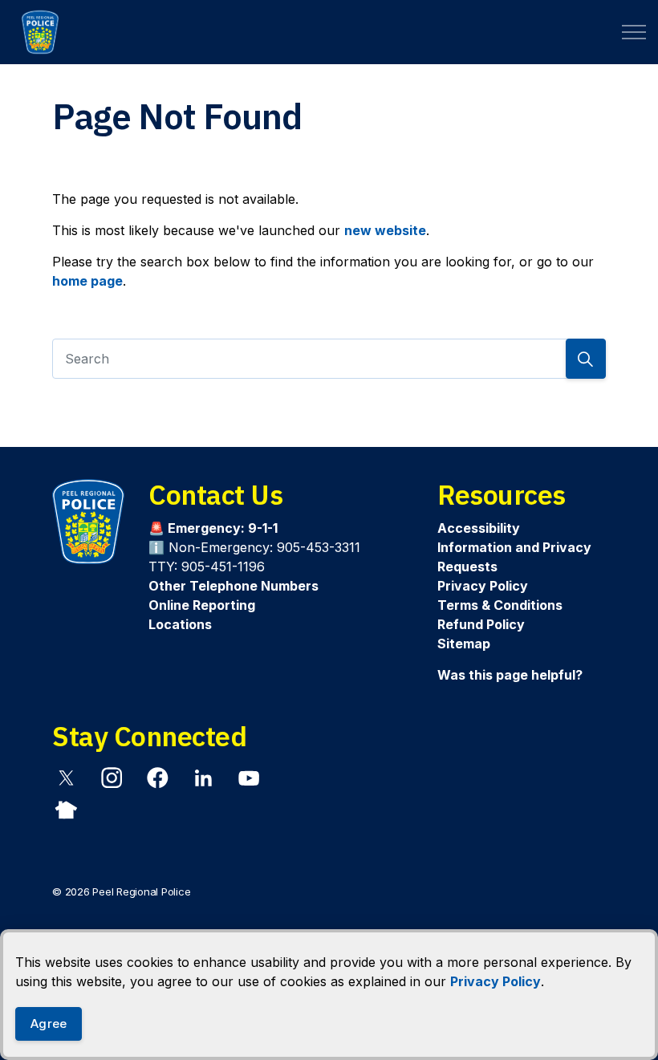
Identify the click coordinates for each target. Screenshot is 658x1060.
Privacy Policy (495, 981)
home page (87, 281)
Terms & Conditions (500, 605)
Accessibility (478, 528)
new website (385, 230)
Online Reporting (201, 605)
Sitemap (463, 644)
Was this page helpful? (510, 675)
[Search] (586, 359)
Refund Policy (481, 624)
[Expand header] (634, 32)
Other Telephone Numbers (233, 586)
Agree (48, 1023)
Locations (180, 624)
